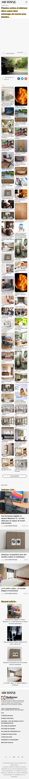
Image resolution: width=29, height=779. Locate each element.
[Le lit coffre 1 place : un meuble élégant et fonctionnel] (14, 575)
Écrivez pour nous (7, 718)
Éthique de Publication (9, 734)
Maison (6, 5)
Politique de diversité (8, 726)
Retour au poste (9, 78)
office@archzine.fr (19, 709)
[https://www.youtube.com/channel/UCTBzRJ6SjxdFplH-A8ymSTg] (14, 757)
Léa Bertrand (11, 526)
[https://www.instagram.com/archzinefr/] (10, 757)
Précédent (10, 53)
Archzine (10, 2)
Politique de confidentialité (10, 731)
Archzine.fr (10, 693)
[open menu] (26, 2)
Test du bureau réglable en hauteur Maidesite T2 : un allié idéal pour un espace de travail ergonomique (15, 621)
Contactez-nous (6, 737)
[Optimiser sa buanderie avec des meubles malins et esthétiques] (14, 541)
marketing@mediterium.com (12, 708)
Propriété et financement (10, 739)
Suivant (20, 53)
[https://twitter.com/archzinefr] (18, 757)
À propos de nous (7, 715)
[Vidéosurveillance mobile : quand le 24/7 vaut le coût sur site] (14, 640)
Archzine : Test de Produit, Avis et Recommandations (12, 722)
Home (2, 5)
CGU (2, 712)
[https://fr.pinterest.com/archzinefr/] (22, 757)
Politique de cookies (8, 728)
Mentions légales (7, 742)
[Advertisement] (14, 34)
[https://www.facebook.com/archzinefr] (6, 757)
